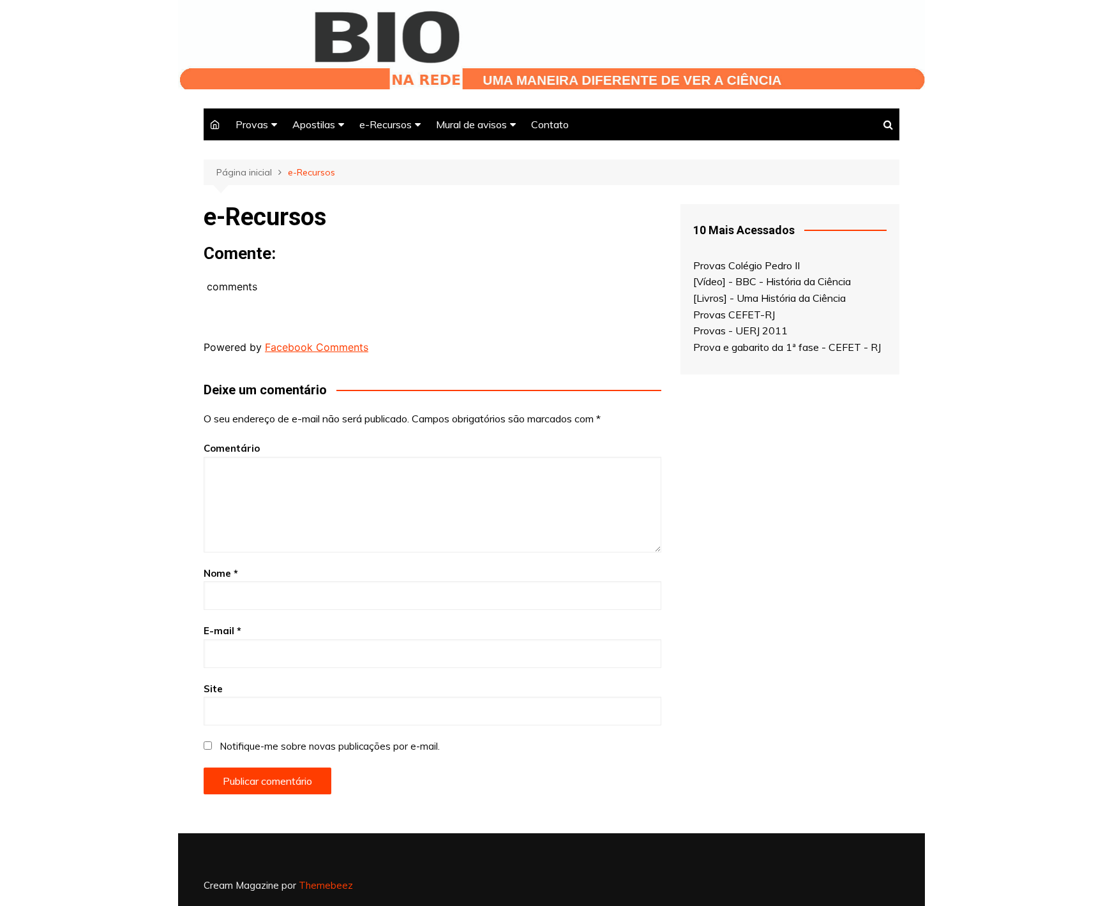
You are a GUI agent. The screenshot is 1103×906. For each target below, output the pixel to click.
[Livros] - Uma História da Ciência (769, 298)
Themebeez (326, 885)
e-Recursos (385, 124)
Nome (221, 573)
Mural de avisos (471, 124)
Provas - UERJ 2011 (740, 330)
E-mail (222, 631)
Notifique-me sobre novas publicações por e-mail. (330, 746)
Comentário (232, 448)
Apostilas (313, 124)
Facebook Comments (316, 347)
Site (213, 689)
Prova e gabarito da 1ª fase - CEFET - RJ (787, 347)
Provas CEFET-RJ (734, 314)
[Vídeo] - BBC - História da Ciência (772, 281)
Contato (550, 124)
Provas (252, 124)
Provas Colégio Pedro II (746, 265)
